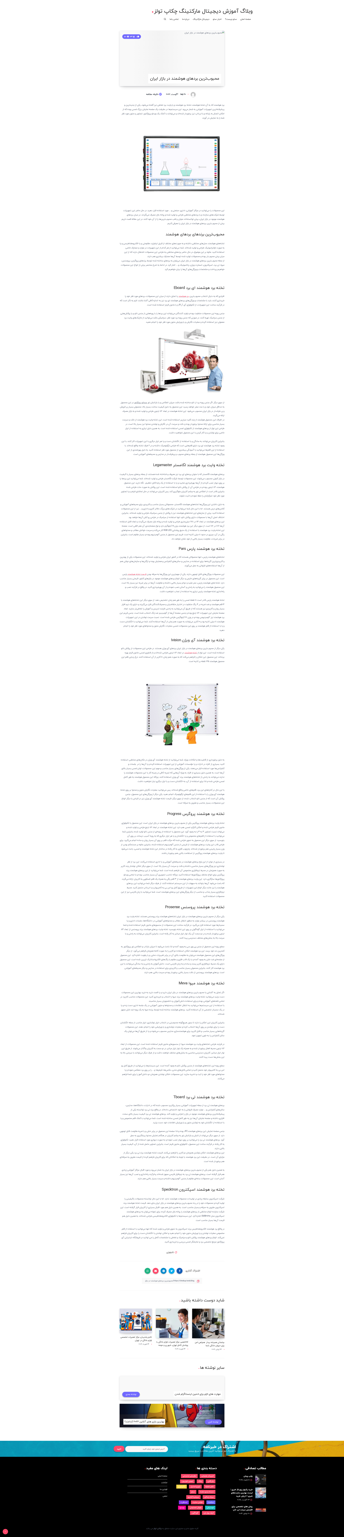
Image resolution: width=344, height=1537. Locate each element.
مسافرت (183, 1502)
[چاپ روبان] (260, 1479)
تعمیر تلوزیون (187, 1481)
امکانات (164, 1482)
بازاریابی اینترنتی (189, 1476)
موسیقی (210, 1507)
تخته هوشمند (190, 652)
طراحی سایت (198, 1502)
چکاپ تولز (157, 1528)
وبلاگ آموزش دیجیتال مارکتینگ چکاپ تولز (203, 11)
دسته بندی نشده (207, 1492)
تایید (119, 1449)
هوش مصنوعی (195, 1507)
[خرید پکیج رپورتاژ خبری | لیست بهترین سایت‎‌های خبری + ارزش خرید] (260, 1492)
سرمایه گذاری (193, 1497)
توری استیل (195, 1486)
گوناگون (195, 1513)
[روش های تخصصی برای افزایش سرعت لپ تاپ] (260, 1509)
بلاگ (200, 1481)
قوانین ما (163, 1489)
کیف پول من (209, 1513)
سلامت (211, 1502)
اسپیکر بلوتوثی (207, 1476)
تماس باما (174, 19)
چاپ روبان (248, 1476)
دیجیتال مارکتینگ (201, 19)
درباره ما (185, 19)
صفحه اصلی (245, 19)
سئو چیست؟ (231, 19)
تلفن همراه (209, 1486)
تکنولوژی (170, 1252)
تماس (165, 1496)
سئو (193, 1492)
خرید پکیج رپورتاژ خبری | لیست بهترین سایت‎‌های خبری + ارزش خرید (242, 1493)
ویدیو (182, 1507)
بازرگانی (210, 1481)
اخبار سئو (217, 19)
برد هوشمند (184, 296)
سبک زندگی (209, 1497)
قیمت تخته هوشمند (137, 574)
